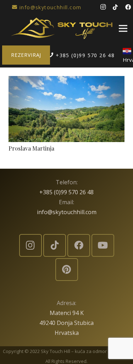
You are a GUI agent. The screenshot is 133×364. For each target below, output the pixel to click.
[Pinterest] (66, 269)
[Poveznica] (61, 28)
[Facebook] (78, 245)
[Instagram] (103, 7)
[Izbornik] (123, 28)
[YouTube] (103, 245)
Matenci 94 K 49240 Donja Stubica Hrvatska (66, 323)
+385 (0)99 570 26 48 (66, 192)
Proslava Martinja (31, 148)
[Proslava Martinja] (66, 81)
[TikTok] (115, 7)
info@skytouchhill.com (66, 212)
